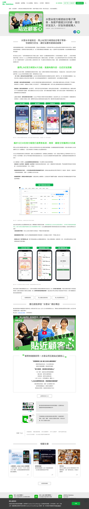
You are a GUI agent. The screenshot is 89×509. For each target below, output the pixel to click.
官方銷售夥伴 (45, 432)
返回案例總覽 (44, 483)
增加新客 (29, 432)
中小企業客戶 (54, 432)
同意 (76, 503)
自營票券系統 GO (44, 396)
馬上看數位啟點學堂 (43, 297)
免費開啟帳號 (28, 297)
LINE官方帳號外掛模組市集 (43, 434)
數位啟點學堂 (37, 432)
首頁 (10, 9)
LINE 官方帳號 (30, 434)
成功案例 (14, 9)
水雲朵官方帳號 (21, 313)
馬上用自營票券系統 (59, 297)
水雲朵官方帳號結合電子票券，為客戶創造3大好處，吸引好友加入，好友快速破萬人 (37, 9)
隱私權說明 (58, 506)
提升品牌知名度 (62, 432)
